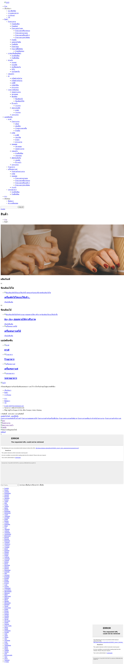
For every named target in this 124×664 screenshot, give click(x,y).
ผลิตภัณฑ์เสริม (16, 158)
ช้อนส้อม (14, 96)
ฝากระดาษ (15, 87)
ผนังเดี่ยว (18, 126)
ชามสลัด (14, 65)
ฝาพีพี (13, 83)
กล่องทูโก (11, 74)
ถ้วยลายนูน (15, 46)
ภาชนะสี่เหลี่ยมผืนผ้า (14, 53)
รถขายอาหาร (12, 189)
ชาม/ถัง (10, 60)
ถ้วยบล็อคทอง (19, 51)
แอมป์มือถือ (14, 416)
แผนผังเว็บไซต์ (5, 416)
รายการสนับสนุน (13, 89)
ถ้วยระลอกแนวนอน (21, 33)
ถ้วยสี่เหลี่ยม (15, 58)
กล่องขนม (18, 155)
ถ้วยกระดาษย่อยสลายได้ (29, 418)
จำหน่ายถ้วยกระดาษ (18, 171)
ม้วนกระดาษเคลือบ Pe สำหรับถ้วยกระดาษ (91, 418)
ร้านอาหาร (11, 167)
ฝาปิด (13, 133)
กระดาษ (18, 105)
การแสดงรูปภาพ (13, 13)
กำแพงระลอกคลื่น (21, 128)
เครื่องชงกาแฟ (12, 169)
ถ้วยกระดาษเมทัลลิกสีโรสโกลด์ (11, 418)
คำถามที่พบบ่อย (13, 203)
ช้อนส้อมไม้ (19, 99)
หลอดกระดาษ (16, 92)
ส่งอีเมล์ (3, 432)
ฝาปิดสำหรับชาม (17, 80)
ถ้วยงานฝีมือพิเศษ (17, 49)
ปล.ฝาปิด (18, 137)
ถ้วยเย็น (14, 40)
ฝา (9, 76)
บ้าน (5, 6)
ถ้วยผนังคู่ (15, 26)
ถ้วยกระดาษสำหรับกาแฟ (113, 418)
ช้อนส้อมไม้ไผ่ (19, 101)
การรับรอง (11, 15)
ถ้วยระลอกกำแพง (17, 28)
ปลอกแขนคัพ (16, 108)
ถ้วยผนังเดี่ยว (16, 24)
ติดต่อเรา (11, 201)
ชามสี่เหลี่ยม (16, 55)
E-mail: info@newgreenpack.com (14, 406)
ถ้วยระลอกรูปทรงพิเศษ (22, 37)
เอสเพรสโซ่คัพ (16, 42)
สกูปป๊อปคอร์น (16, 67)
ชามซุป (14, 62)
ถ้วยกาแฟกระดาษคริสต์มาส (68, 418)
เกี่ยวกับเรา (7, 390)
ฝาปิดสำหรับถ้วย (17, 78)
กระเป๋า (14, 187)
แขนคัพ (17, 160)
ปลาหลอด (15, 94)
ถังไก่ (13, 69)
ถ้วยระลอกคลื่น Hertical (22, 30)
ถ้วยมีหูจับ (15, 44)
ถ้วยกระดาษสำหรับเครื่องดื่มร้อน (48, 418)
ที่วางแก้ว (15, 103)
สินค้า (6, 19)
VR (9, 17)
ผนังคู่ (17, 124)
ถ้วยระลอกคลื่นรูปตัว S (22, 35)
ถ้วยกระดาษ (12, 21)
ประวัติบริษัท (12, 11)
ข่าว (5, 196)
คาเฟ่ (9, 119)
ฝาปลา (17, 139)
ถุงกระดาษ (15, 114)
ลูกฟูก (17, 110)
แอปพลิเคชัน (8, 117)
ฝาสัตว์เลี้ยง (15, 85)
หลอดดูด (14, 144)
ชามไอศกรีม (16, 71)
